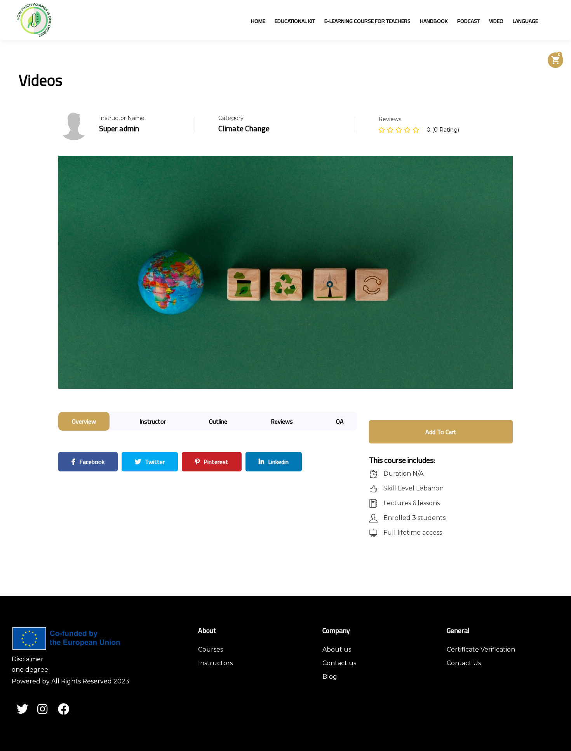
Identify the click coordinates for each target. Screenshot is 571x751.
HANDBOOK (434, 21)
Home (258, 21)
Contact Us (464, 663)
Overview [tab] (84, 421)
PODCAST (468, 21)
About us (336, 649)
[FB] (68, 710)
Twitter (154, 462)
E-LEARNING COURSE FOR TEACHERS (367, 21)
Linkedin (277, 462)
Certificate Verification (481, 649)
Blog (329, 676)
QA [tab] (340, 421)
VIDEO (496, 21)
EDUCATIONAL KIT (295, 21)
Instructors (215, 663)
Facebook (91, 462)
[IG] (47, 710)
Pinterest (215, 462)
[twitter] (26, 710)
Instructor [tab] (152, 421)
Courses (210, 649)
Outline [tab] (218, 421)
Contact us (339, 663)
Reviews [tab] (282, 421)
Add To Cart (440, 432)
